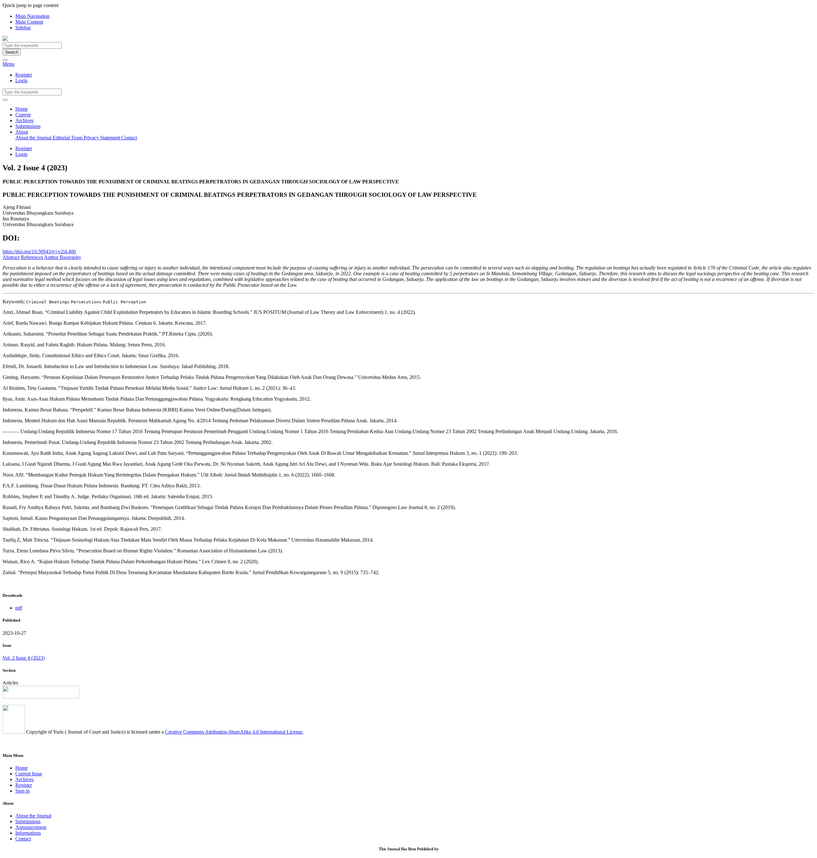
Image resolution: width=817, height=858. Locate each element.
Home (21, 109)
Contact (129, 137)
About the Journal (34, 137)
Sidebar (23, 27)
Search (11, 52)
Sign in (22, 791)
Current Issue (28, 773)
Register (23, 75)
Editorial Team (68, 137)
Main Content (29, 22)
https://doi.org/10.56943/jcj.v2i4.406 (39, 251)
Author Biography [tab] (62, 257)
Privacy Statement (102, 137)
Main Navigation (32, 16)
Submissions (28, 126)
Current (23, 114)
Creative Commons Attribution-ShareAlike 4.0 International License (233, 732)
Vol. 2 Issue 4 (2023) (24, 658)
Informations (28, 833)
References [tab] (32, 257)
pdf (18, 607)
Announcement (30, 827)
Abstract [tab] (11, 257)
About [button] (21, 132)
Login (21, 80)
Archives (24, 120)
